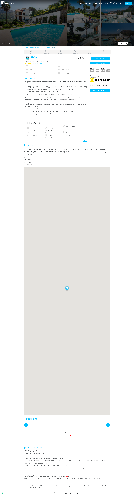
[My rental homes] (11, 4)
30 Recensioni (38, 63)
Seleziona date (100, 63)
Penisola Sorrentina (45, 47)
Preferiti (114, 3)
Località (60, 53)
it (120, 3)
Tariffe (89, 53)
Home (26, 47)
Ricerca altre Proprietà (100, 90)
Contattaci (128, 3)
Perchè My (83, 3)
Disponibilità (75, 53)
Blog (106, 3)
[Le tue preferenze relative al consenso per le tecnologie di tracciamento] (2, 493)
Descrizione (46, 53)
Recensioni (104, 53)
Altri (85, 140)
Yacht (100, 3)
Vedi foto (31, 53)
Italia (38, 47)
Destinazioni (93, 3)
